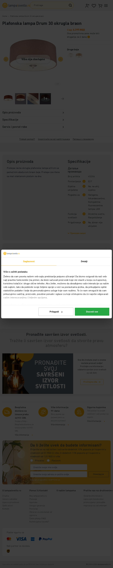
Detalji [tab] (84, 261)
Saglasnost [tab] (29, 261)
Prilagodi (54, 311)
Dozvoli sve (92, 311)
